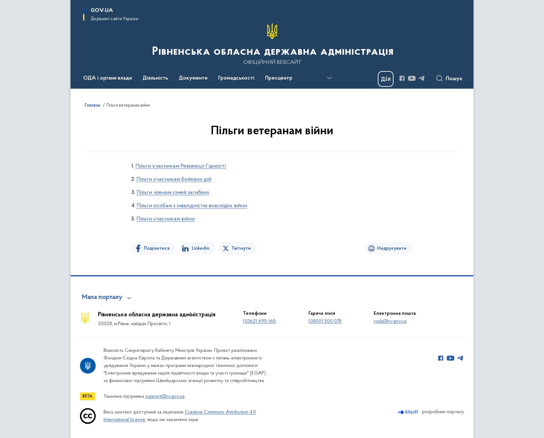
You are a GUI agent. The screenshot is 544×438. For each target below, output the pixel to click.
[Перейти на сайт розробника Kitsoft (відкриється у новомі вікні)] (409, 412)
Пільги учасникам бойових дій (173, 179)
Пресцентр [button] (278, 78)
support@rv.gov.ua (164, 396)
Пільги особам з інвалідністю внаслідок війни (192, 206)
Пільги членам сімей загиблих (173, 193)
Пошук (454, 79)
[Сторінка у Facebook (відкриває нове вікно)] (402, 78)
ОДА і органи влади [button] (107, 78)
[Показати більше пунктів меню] (329, 78)
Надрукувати (391, 248)
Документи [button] (193, 78)
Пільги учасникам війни (165, 219)
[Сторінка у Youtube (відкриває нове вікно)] (412, 78)
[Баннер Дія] (386, 79)
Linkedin (200, 248)
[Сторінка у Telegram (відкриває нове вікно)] (421, 78)
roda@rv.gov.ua (390, 321)
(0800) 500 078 (325, 321)
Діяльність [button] (155, 78)
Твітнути (241, 248)
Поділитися (157, 248)
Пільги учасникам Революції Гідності (180, 166)
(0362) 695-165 (259, 321)
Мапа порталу (102, 297)
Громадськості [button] (236, 78)
